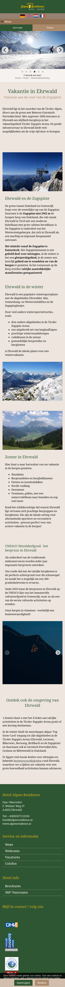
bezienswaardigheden (28, 761)
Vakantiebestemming (40, 78)
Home (18, 78)
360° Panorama (16, 892)
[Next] (59, 50)
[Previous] (5, 50)
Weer (9, 844)
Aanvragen (17, 27)
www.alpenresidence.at (17, 823)
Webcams (12, 851)
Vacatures (12, 857)
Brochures (13, 886)
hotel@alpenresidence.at (18, 820)
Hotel (25, 78)
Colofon (11, 863)
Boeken (49, 27)
